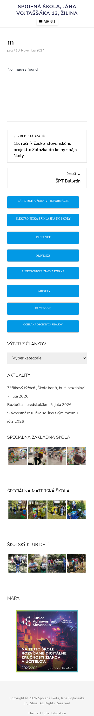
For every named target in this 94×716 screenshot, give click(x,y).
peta (10, 50)
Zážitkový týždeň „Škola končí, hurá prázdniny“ (46, 388)
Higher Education (53, 713)
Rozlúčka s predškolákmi (28, 404)
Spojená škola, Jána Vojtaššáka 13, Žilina (47, 10)
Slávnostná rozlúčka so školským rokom (41, 413)
